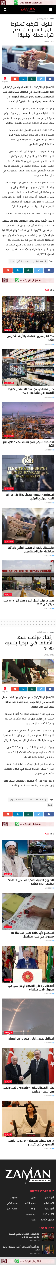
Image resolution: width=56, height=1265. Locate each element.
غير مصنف (31, 1214)
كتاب (33, 1220)
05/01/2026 (48, 608)
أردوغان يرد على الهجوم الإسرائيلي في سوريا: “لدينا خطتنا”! (31, 987)
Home (51, 18)
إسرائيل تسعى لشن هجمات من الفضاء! (31, 1038)
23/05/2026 (48, 555)
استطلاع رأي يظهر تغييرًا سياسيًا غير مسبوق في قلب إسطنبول (32, 934)
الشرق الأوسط (47, 1220)
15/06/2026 (48, 397)
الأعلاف (29, 799)
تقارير (33, 1198)
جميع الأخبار (41, 18)
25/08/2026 (48, 993)
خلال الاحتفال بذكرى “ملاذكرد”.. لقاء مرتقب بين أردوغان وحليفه (28, 1089)
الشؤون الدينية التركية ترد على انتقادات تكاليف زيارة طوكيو (31, 882)
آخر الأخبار (49, 1198)
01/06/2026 (48, 450)
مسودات (13, 1198)
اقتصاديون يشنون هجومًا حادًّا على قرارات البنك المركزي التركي (30, 496)
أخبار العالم (8, 1032)
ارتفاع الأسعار (41, 799)
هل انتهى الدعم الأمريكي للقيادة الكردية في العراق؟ (24, 1235)
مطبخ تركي (12, 1203)
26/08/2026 (48, 888)
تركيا (12, 261)
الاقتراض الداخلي (39, 261)
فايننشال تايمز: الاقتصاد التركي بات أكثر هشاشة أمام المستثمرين (30, 549)
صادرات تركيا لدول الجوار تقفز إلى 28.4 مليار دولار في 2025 (28, 602)
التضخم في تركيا (16, 799)
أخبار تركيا (8, 330)
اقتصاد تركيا (9, 383)
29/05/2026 (48, 502)
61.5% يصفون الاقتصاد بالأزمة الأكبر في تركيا (30, 338)
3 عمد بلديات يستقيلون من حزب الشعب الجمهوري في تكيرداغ (31, 1142)
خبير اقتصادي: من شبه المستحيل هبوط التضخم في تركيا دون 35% (31, 390)
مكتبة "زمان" (11, 1209)
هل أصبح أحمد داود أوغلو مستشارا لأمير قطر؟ (21, 1248)
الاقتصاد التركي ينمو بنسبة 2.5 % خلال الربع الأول (28, 443)
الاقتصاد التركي (23, 261)
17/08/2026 (48, 344)
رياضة (33, 1209)
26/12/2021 (49, 41)
